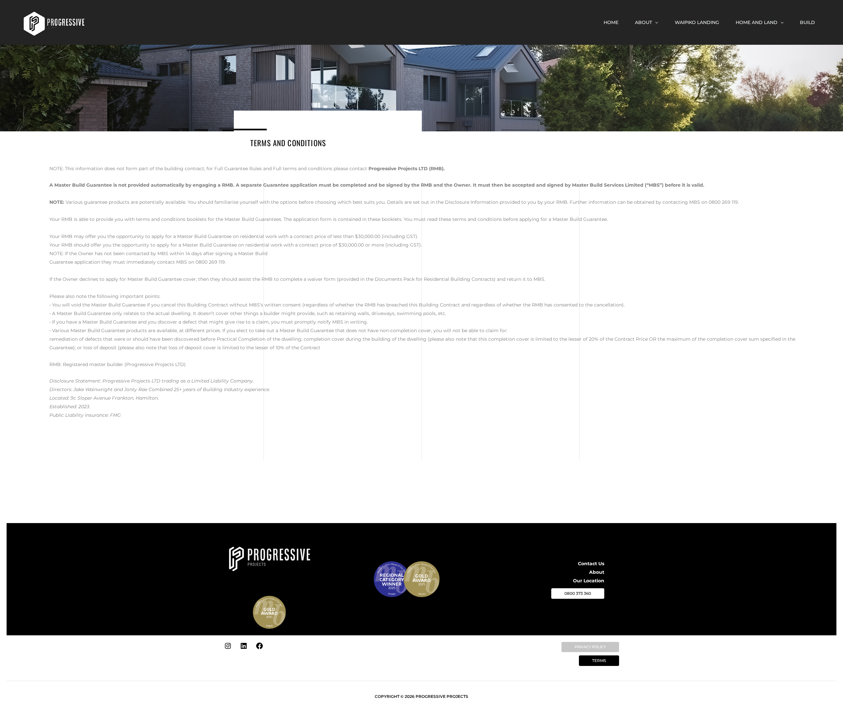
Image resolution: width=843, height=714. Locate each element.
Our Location (588, 581)
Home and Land (756, 22)
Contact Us (591, 564)
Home (611, 22)
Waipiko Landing (697, 22)
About (643, 22)
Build (807, 22)
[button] (655, 22)
